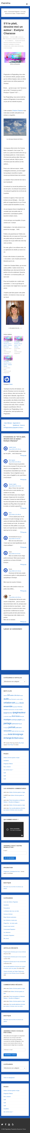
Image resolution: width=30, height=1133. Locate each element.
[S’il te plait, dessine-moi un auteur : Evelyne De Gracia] (8, 338)
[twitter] (2, 1125)
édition (21, 738)
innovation (17, 709)
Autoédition (6, 760)
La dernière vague (8, 716)
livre (13, 716)
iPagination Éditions (8, 763)
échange (17, 44)
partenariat (15, 723)
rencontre (8, 731)
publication (19, 727)
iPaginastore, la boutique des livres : (12, 871)
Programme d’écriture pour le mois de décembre (15, 961)
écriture (18, 42)
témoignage (18, 734)
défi (13, 703)
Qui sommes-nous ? (8, 769)
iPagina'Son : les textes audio (10, 923)
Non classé (6, 938)
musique (7, 719)
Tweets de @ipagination (9, 1077)
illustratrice (12, 709)
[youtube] (9, 1125)
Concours (13, 699)
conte (21, 699)
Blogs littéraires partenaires (10, 917)
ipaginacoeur (8, 713)
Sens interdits (21, 731)
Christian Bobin (8, 48)
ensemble (11, 44)
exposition (15, 706)
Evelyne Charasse (17, 110)
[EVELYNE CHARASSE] (15, 313)
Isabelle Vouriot (12, 447)
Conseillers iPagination (9, 935)
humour (6, 709)
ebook (21, 703)
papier (19, 720)
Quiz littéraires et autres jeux (10, 920)
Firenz (11, 384)
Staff (5, 772)
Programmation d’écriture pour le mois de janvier (15, 956)
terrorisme (6, 734)
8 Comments (10, 40)
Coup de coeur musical (9, 926)
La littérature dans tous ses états (11, 911)
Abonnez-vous (10, 1055)
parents (23, 719)
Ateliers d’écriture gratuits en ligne (11, 757)
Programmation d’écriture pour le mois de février (15, 951)
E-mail (5, 850)
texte (23, 40)
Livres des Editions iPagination (11, 902)
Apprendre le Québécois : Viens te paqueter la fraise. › (19, 425)
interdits (21, 709)
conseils (18, 699)
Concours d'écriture (8, 914)
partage (6, 42)
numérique (14, 719)
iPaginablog (5, 3)
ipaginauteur (12, 42)
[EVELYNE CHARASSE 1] (15, 127)
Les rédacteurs (7, 932)
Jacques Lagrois (12, 484)
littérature (7, 46)
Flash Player (10, 744)
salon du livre (15, 731)
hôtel (9, 709)
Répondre (24, 455)
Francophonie (7, 908)
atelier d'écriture (15, 695)
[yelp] (13, 1125)
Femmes (20, 706)
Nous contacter (7, 766)
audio (6, 699)
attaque (21, 695)
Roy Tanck (21, 742)
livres (12, 46)
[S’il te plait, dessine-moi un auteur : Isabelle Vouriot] (8, 358)
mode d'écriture (18, 46)
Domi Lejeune (12, 460)
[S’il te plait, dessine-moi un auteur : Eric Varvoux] (18, 338)
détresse (17, 703)
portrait (6, 44)
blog (10, 699)
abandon (5, 695)
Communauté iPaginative (18, 38)
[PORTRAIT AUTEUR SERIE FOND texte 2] (15, 57)
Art (8, 695)
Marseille (22, 716)
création (8, 702)
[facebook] (6, 1125)
